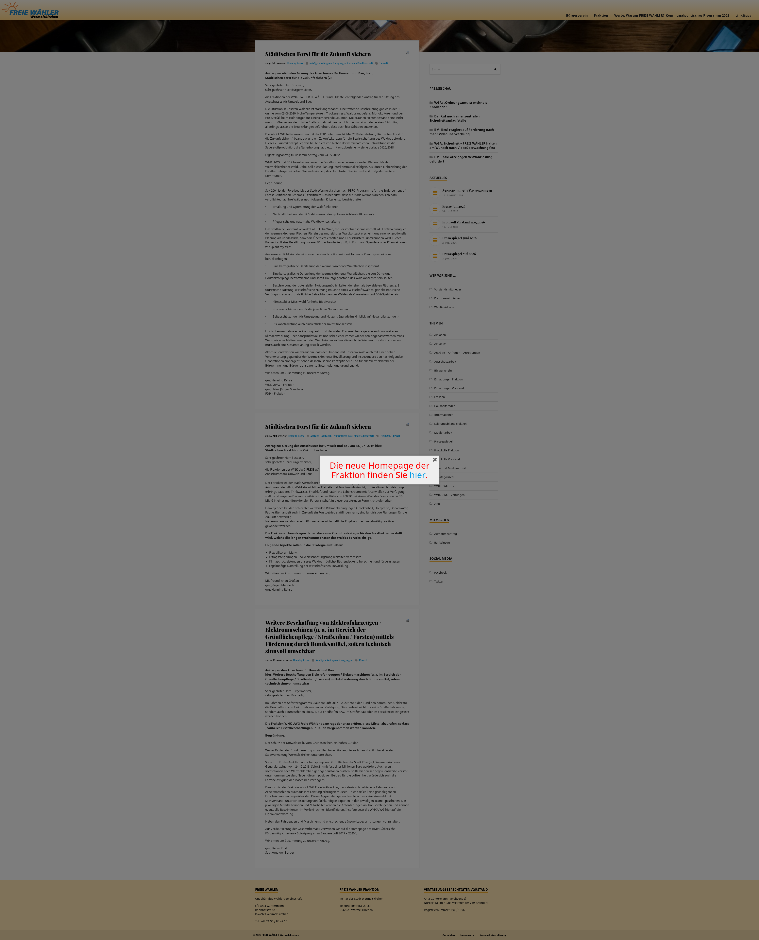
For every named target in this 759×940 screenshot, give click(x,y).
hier (418, 475)
